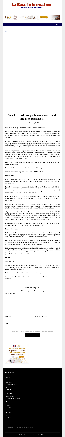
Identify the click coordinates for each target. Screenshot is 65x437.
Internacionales (10, 396)
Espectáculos (9, 416)
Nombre (8, 316)
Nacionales (9, 382)
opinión (9, 389)
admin (42, 123)
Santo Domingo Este (12, 384)
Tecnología (9, 393)
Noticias (8, 377)
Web (6, 324)
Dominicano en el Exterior (13, 398)
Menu (57, 24)
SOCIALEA (10, 417)
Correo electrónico (40, 316)
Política (8, 387)
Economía (8, 412)
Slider (8, 379)
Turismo (8, 405)
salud (9, 409)
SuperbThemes (42, 434)
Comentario (10, 294)
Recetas (9, 407)
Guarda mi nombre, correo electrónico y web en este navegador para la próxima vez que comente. (32, 331)
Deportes (8, 401)
